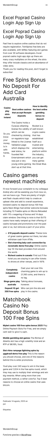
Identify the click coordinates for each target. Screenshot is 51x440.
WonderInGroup (10, 5)
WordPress (26, 435)
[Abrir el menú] (46, 5)
